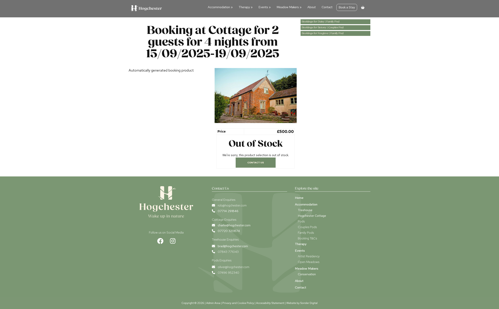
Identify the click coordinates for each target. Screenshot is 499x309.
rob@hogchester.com (232, 205)
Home (299, 198)
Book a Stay (347, 7)
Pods (301, 221)
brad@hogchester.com (233, 246)
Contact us (255, 162)
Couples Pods (307, 227)
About (311, 7)
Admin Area (213, 303)
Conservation (307, 274)
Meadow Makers (289, 7)
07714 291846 (228, 211)
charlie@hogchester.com (234, 225)
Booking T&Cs (307, 238)
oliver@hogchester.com (233, 267)
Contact (327, 7)
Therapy (246, 7)
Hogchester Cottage (312, 216)
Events (264, 7)
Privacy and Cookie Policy (238, 303)
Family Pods (306, 233)
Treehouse (305, 210)
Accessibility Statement (270, 303)
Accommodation (220, 7)
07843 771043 (228, 252)
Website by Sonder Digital (302, 303)
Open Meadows (308, 262)
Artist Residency (309, 256)
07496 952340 (228, 273)
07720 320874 (229, 231)
